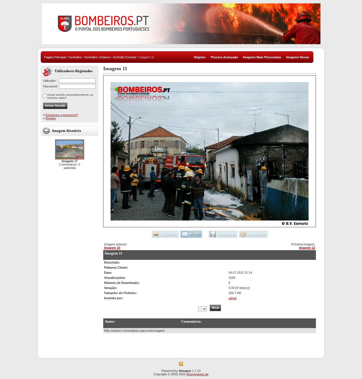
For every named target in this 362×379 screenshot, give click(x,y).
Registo (51, 118)
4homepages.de (197, 374)
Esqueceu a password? (62, 115)
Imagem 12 (307, 247)
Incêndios (75, 57)
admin (233, 298)
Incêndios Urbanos (97, 57)
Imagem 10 (112, 247)
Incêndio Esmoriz (125, 57)
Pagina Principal (55, 57)
